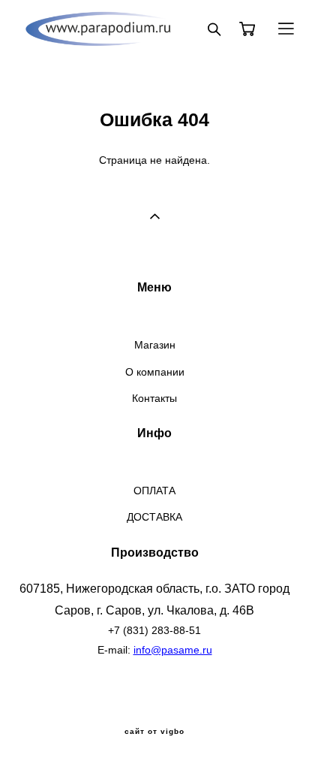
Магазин (155, 345)
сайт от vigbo (154, 731)
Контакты (154, 398)
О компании (154, 372)
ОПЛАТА (155, 491)
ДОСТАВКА (154, 517)
